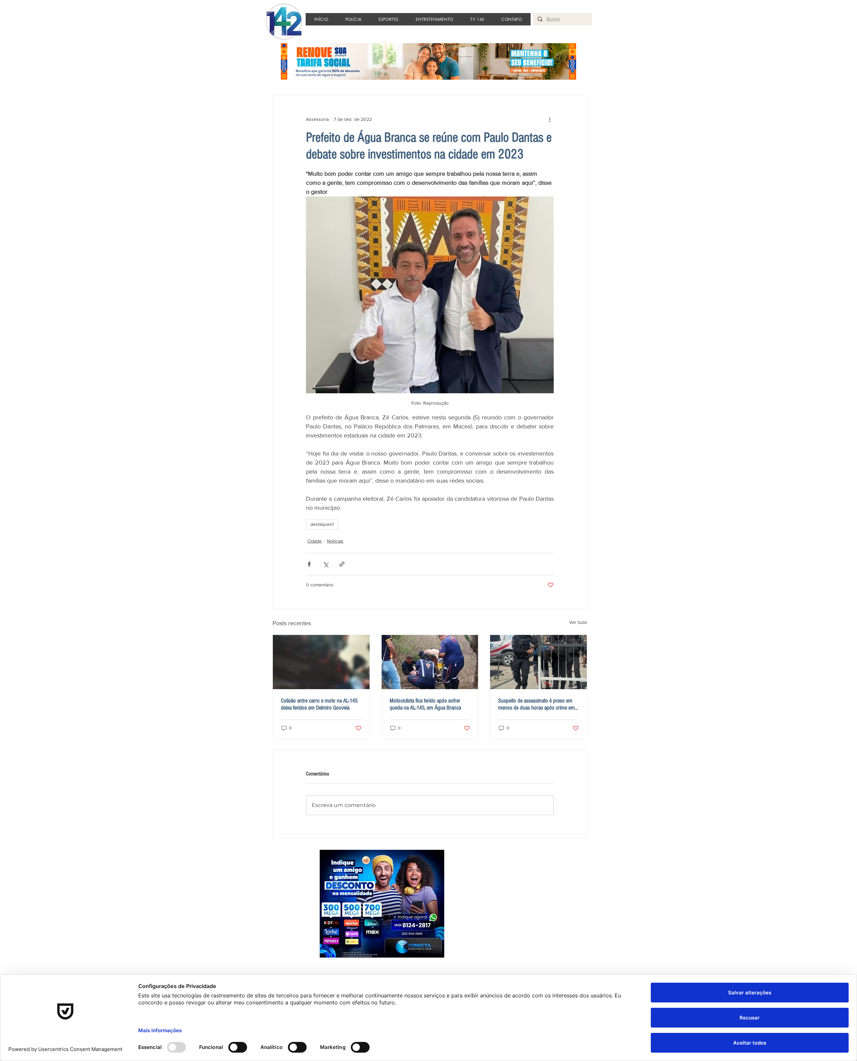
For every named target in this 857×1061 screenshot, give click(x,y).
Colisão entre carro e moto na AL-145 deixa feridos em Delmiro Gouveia (319, 704)
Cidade (314, 541)
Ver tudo (578, 622)
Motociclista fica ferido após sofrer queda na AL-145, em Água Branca (425, 704)
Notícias (335, 541)
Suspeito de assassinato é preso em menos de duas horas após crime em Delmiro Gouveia (536, 704)
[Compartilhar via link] (342, 564)
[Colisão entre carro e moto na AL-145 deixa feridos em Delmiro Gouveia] (321, 662)
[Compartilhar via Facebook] (309, 564)
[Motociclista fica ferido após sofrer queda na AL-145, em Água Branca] (430, 662)
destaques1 (322, 524)
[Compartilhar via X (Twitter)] (325, 564)
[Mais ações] (550, 119)
